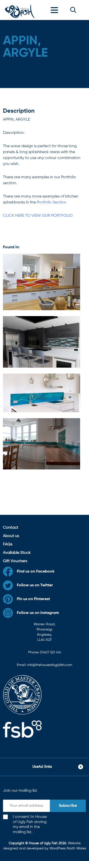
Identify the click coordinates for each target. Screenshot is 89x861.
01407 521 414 (50, 652)
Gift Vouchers (15, 561)
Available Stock (17, 553)
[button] (73, 10)
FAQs (7, 544)
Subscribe (68, 806)
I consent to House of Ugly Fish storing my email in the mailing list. (30, 824)
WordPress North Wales (67, 848)
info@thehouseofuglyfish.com (49, 665)
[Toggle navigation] (56, 10)
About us (11, 536)
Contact (10, 528)
